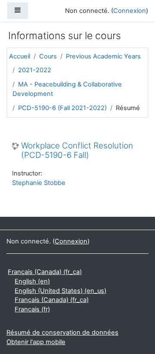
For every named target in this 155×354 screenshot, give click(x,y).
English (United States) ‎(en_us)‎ (60, 291)
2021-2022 (34, 70)
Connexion (129, 11)
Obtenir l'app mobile (35, 342)
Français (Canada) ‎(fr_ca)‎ (45, 272)
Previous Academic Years (103, 56)
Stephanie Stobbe (38, 183)
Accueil (19, 56)
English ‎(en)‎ (32, 281)
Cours (48, 56)
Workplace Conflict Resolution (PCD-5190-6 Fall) (77, 150)
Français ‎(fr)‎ (32, 309)
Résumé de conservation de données (62, 332)
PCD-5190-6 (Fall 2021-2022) (62, 108)
